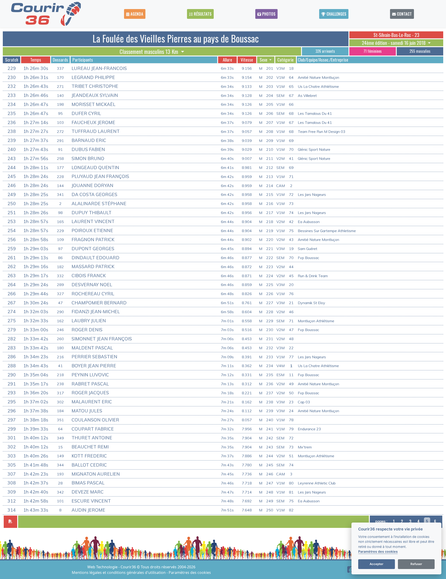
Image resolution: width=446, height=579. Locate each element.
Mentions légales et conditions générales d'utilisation (119, 572)
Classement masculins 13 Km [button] (150, 51)
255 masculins (420, 51)
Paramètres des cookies (190, 572)
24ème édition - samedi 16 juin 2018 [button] (394, 42)
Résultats (202, 14)
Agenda (136, 14)
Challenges (335, 14)
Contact (404, 14)
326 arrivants (325, 51)
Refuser (416, 564)
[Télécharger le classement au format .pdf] (10, 521)
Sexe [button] (264, 59)
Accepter (376, 564)
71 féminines (373, 51)
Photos (268, 14)
